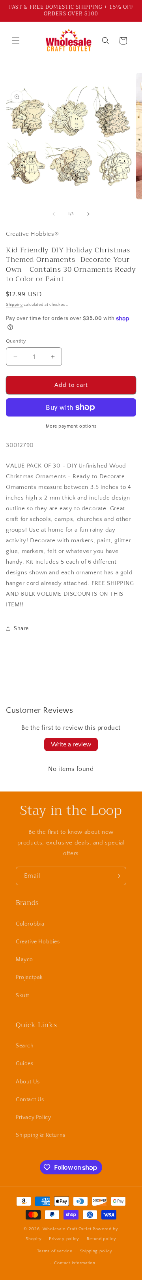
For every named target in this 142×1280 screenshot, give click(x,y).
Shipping (14, 305)
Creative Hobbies (38, 942)
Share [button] (21, 628)
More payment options (71, 426)
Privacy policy (64, 1238)
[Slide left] (53, 214)
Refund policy (101, 1238)
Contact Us (30, 1099)
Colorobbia (30, 924)
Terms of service (55, 1251)
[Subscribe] (117, 876)
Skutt (22, 995)
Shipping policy (96, 1251)
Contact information (74, 1263)
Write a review (71, 744)
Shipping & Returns (40, 1135)
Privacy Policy (33, 1117)
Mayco (24, 959)
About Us (28, 1082)
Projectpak (29, 977)
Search (25, 1046)
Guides (25, 1063)
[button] (15, 40)
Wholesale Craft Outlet (67, 1229)
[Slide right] (88, 214)
